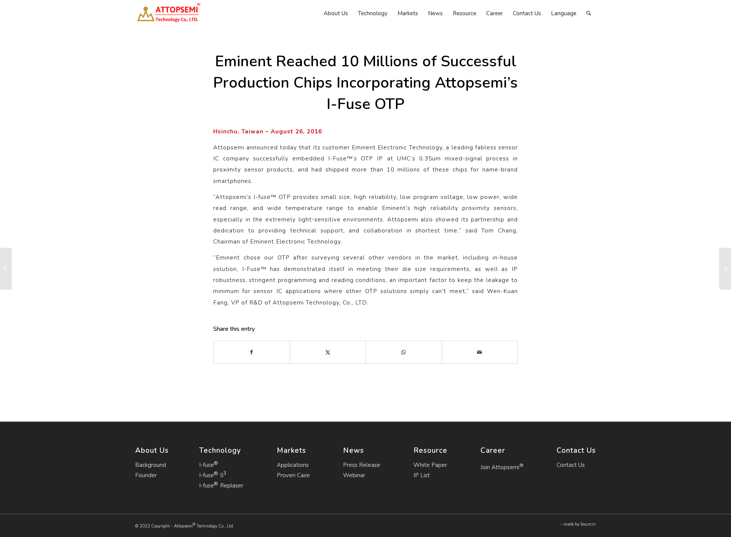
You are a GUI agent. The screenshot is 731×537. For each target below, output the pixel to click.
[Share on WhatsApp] (404, 352)
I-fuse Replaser (221, 485)
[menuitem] (336, 13)
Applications (293, 465)
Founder (146, 475)
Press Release (361, 465)
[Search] (588, 13)
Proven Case (293, 475)
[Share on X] (328, 352)
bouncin (588, 524)
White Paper (430, 465)
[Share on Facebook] (252, 352)
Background (150, 465)
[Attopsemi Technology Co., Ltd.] (168, 13)
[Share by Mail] (480, 352)
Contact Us (571, 465)
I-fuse (206, 465)
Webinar (354, 475)
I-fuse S (211, 475)
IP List (421, 475)
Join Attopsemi (502, 466)
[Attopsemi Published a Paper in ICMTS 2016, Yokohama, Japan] (6, 269)
